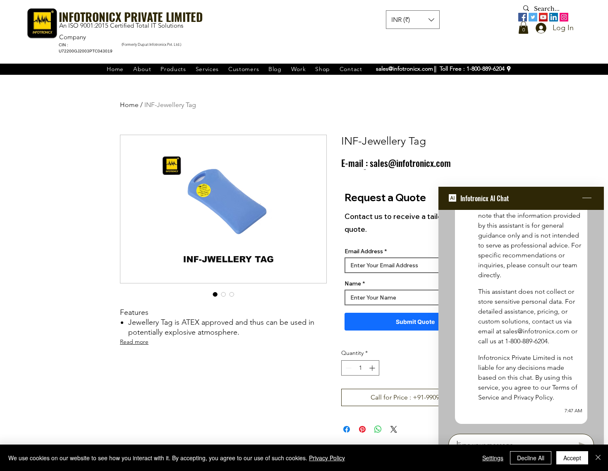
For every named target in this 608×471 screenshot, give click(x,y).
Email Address (364, 251)
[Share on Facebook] (347, 429)
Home (129, 105)
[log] (521, 319)
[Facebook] (522, 17)
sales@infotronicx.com (404, 68)
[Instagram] (564, 17)
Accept (572, 458)
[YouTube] (543, 17)
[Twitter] (533, 17)
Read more (134, 341)
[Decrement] (347, 368)
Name (353, 283)
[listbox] (413, 19)
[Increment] (373, 368)
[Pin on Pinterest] (362, 429)
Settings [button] (492, 458)
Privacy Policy (327, 458)
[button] (523, 27)
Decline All (530, 458)
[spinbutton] (360, 368)
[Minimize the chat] (587, 198)
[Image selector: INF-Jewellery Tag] (215, 294)
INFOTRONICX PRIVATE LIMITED (131, 16)
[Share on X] (394, 429)
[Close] (598, 457)
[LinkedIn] (553, 17)
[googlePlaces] (509, 69)
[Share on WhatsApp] (378, 429)
